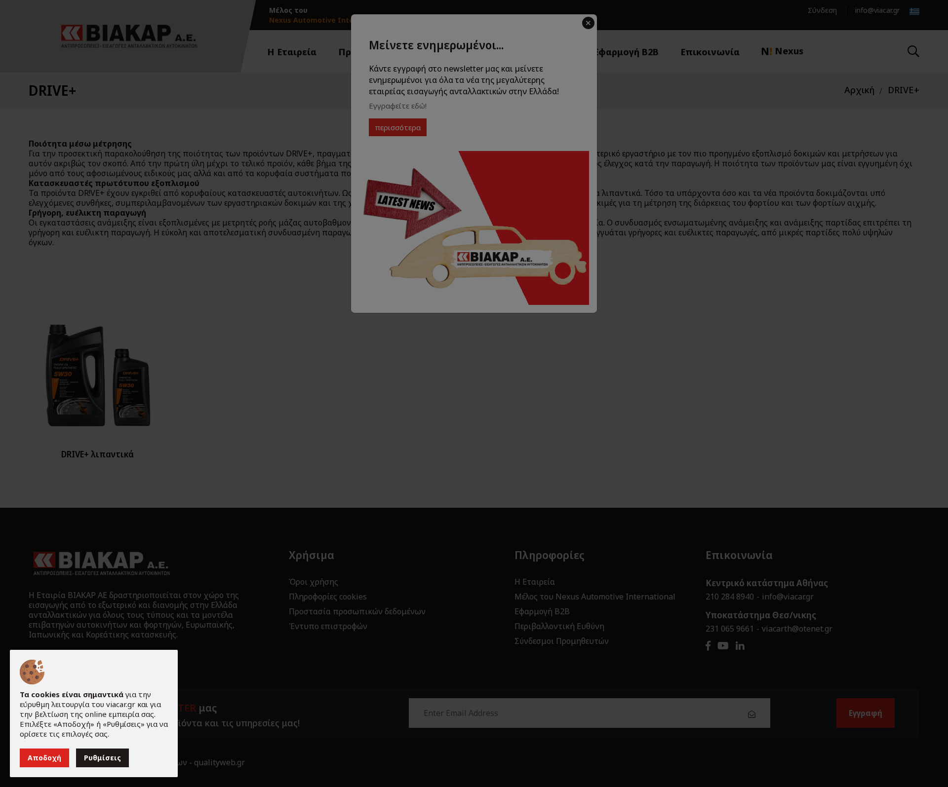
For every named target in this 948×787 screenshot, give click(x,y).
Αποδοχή (44, 757)
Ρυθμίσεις (102, 757)
